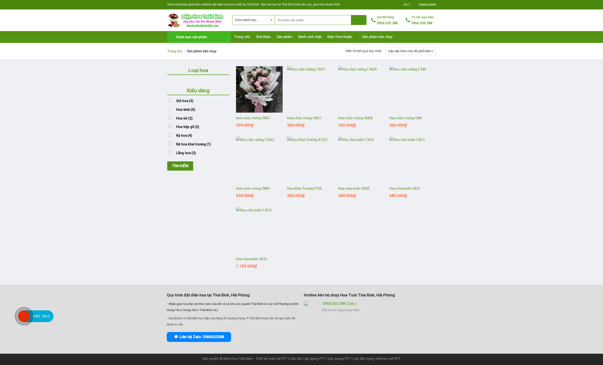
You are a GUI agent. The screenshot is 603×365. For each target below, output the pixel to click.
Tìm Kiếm (180, 166)
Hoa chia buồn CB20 (353, 189)
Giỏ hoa (184, 101)
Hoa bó (184, 118)
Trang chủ (242, 37)
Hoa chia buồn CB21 (404, 189)
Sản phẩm (284, 37)
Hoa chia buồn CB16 (251, 259)
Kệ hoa (184, 136)
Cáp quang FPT (339, 359)
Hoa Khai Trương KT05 (304, 189)
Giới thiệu (263, 37)
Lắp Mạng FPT (314, 359)
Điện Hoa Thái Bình (238, 359)
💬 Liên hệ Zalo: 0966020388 (199, 337)
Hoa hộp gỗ (187, 127)
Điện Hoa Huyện (339, 37)
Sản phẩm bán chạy (377, 37)
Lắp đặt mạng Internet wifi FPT (376, 359)
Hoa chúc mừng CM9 (405, 118)
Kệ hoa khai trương (193, 144)
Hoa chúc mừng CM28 (355, 118)
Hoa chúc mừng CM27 (253, 118)
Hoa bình (185, 110)
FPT (284, 359)
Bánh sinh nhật (309, 37)
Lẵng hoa (186, 153)
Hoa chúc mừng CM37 (304, 118)
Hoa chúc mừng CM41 (253, 189)
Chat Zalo (41, 316)
